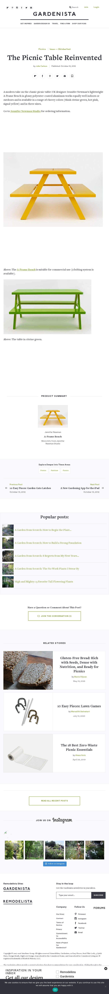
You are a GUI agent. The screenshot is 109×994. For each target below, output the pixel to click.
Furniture (54, 470)
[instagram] (17, 8)
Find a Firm (65, 23)
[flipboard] (8, 8)
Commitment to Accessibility (61, 936)
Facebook (82, 923)
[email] (31, 8)
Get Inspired (26, 23)
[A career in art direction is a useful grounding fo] (94, 850)
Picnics (42, 49)
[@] (12, 834)
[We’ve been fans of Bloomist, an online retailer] (14, 850)
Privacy (59, 929)
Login (96, 7)
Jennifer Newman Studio (25, 111)
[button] (73, 7)
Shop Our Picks (79, 23)
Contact (59, 918)
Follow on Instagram (56, 864)
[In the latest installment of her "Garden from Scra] (54, 850)
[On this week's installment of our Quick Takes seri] (74, 850)
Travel (55, 23)
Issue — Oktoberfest (60, 49)
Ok (55, 990)
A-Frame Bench (26, 269)
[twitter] (26, 8)
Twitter (81, 928)
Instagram (82, 919)
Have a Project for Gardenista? (62, 945)
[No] (105, 986)
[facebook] (22, 8)
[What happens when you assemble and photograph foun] (34, 850)
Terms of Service (60, 924)
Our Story (60, 914)
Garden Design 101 (42, 23)
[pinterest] (12, 8)
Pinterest (82, 914)
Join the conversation (56, 616)
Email (80, 932)
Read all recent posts (54, 801)
